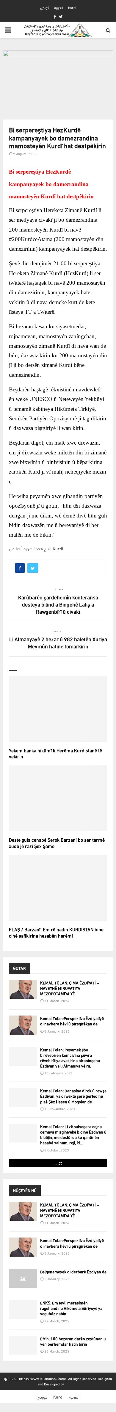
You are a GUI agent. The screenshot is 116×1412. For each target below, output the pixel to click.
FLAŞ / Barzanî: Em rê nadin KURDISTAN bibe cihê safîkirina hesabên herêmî (56, 932)
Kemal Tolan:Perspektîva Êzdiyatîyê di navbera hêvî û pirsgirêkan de (72, 1021)
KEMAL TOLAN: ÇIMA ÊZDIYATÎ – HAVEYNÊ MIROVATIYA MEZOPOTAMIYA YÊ (69, 987)
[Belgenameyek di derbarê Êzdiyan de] (23, 1278)
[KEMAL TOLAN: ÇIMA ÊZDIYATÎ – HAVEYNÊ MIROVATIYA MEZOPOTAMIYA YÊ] (23, 989)
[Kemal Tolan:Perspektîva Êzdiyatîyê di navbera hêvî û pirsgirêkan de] (23, 1025)
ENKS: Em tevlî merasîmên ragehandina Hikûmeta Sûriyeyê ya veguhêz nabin (71, 1307)
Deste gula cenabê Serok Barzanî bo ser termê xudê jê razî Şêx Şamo (57, 842)
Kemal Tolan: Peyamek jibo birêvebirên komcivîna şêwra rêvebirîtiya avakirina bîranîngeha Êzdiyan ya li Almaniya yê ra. (70, 1057)
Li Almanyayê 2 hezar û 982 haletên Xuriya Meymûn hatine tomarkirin (58, 642)
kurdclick (72, 1383)
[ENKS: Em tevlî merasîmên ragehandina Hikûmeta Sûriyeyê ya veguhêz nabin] (23, 1309)
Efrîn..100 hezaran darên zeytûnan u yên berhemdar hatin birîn (73, 1341)
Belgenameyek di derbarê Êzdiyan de (73, 1271)
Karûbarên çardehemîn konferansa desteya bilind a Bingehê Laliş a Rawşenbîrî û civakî (58, 604)
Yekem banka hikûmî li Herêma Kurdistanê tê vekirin (55, 753)
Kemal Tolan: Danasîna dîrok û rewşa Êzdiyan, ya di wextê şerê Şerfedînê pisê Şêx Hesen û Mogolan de (73, 1095)
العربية (58, 7)
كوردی (44, 7)
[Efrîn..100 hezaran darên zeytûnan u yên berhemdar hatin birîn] (23, 1345)
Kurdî (72, 7)
